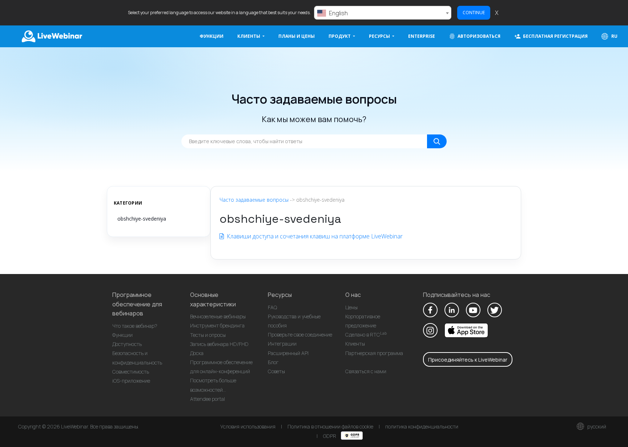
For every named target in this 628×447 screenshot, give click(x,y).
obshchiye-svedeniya (141, 218)
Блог (273, 362)
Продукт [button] (340, 36)
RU (613, 36)
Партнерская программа (374, 353)
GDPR (330, 435)
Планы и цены (296, 36)
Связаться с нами (365, 371)
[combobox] (382, 13)
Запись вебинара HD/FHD (219, 344)
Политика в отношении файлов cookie (330, 426)
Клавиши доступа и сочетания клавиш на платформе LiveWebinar (314, 236)
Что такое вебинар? (134, 325)
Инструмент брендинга (217, 325)
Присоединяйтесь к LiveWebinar (467, 359)
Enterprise (421, 36)
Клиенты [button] (249, 36)
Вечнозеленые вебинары (218, 316)
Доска (197, 353)
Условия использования (247, 426)
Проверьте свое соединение (300, 334)
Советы (276, 371)
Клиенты (355, 343)
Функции (212, 36)
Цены (351, 307)
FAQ (272, 307)
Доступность (127, 344)
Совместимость (130, 371)
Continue (474, 12)
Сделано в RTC (366, 334)
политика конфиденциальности (421, 426)
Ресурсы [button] (380, 36)
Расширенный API (288, 353)
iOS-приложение (131, 380)
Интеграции (282, 343)
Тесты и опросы (208, 334)
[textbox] (382, 13)
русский (596, 426)
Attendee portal (207, 398)
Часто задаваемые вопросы (254, 199)
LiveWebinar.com (51, 36)
